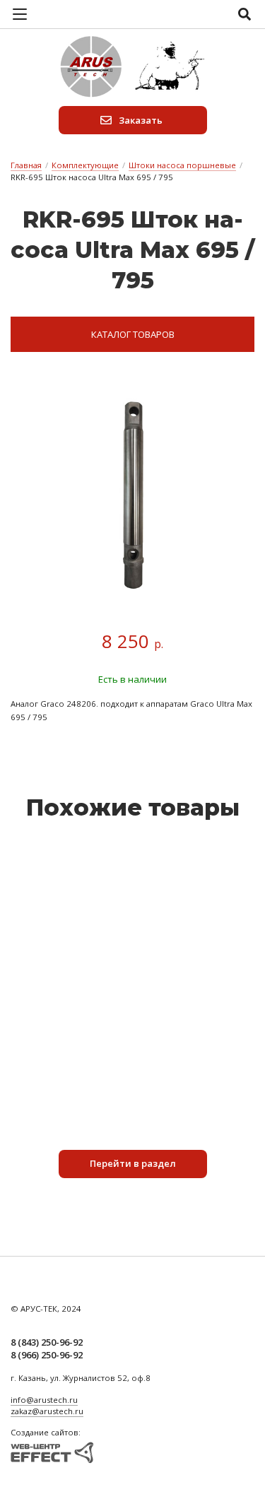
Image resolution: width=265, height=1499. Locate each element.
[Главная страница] (133, 67)
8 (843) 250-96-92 (47, 1342)
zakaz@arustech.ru (47, 1411)
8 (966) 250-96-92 (47, 1354)
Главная (26, 165)
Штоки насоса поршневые (182, 165)
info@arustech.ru (44, 1399)
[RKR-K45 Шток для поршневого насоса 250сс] (132, 935)
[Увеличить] (132, 495)
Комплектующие (85, 165)
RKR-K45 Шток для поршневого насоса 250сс (133, 1036)
